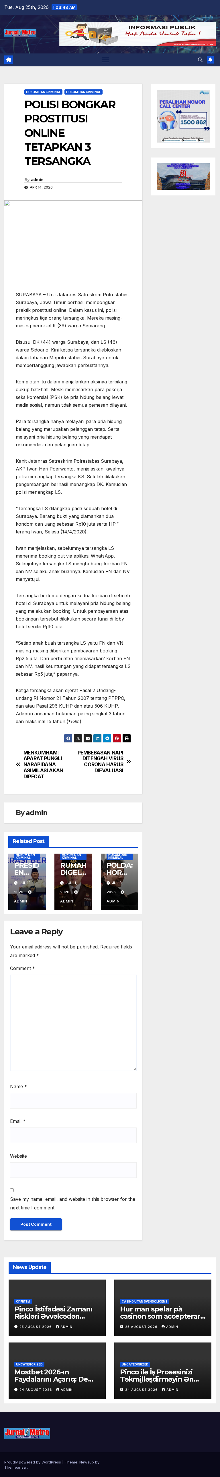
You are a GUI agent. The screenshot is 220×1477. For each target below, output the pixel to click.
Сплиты (23, 1301)
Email (17, 1121)
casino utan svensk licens (144, 1301)
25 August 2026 (36, 1327)
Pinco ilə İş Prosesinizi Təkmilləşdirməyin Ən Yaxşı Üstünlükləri (157, 1379)
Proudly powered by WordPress (33, 1462)
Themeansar (15, 1467)
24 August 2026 (36, 1390)
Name (18, 1086)
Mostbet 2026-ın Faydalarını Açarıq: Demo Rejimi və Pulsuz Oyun (56, 1379)
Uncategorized (29, 1364)
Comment (22, 968)
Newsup (86, 1462)
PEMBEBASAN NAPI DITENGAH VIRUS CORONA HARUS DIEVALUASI (100, 761)
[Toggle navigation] (106, 59)
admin (37, 179)
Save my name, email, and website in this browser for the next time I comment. (72, 1203)
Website (18, 1156)
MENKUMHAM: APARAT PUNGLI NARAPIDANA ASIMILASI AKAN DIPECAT (43, 764)
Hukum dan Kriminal (43, 92)
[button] (200, 60)
